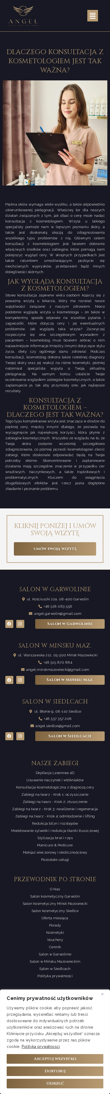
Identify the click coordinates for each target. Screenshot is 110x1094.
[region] (55, 1041)
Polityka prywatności (41, 1046)
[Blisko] (104, 994)
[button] (92, 16)
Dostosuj (55, 1071)
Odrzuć (55, 1083)
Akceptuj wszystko (55, 1059)
